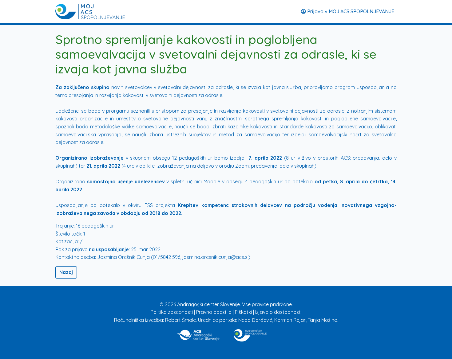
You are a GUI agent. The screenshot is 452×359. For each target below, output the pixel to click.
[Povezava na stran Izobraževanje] (250, 334)
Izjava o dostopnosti (278, 312)
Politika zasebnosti (172, 312)
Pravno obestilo (214, 312)
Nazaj (66, 272)
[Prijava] (90, 11)
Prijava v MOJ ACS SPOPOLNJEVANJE (350, 11)
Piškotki (244, 312)
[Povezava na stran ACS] (198, 334)
